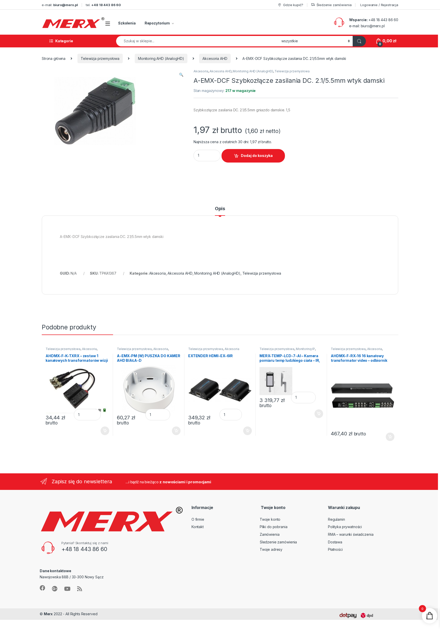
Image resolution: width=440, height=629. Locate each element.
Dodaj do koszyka (257, 155)
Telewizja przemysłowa (100, 58)
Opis (220, 208)
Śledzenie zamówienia (334, 5)
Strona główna (53, 58)
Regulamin (336, 519)
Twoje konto (270, 519)
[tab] (220, 211)
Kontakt (197, 527)
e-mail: (60, 5)
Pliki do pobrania (273, 527)
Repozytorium (157, 23)
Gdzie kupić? (293, 5)
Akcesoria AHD (214, 58)
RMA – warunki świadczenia (351, 534)
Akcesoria (201, 71)
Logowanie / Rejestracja (379, 5)
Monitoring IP (305, 349)
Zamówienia (270, 534)
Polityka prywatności (345, 527)
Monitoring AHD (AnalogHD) (161, 58)
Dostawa (335, 542)
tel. (103, 5)
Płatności (335, 549)
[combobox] (197, 41)
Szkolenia (127, 23)
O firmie (197, 519)
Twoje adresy (271, 549)
